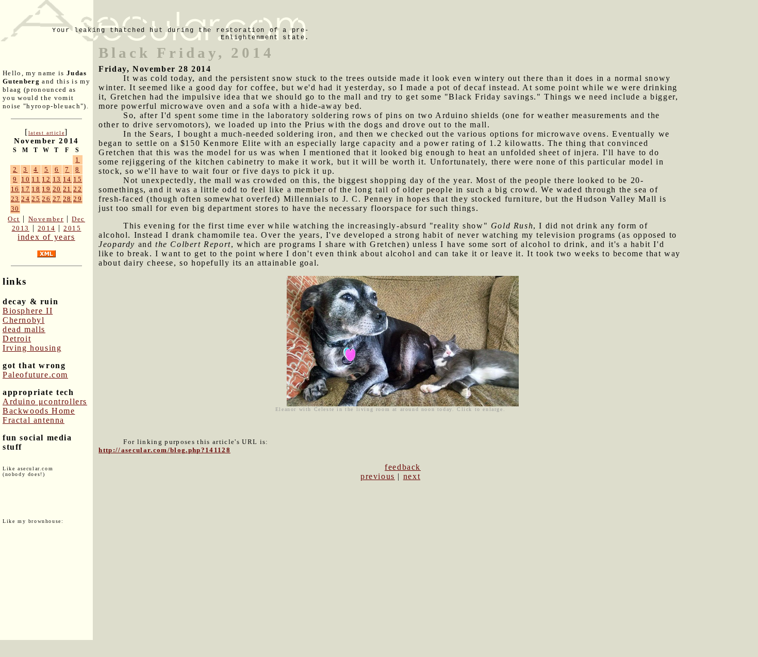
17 (25, 189)
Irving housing (32, 347)
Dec (78, 219)
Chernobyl (23, 320)
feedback (403, 467)
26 (46, 199)
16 (15, 189)
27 (57, 199)
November (46, 219)
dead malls (24, 329)
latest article (46, 133)
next (411, 476)
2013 (20, 228)
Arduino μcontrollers (45, 401)
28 (67, 199)
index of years (46, 237)
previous (377, 476)
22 (77, 189)
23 (15, 199)
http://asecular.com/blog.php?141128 (164, 450)
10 (25, 179)
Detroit (17, 338)
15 (77, 179)
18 (35, 189)
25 (35, 199)
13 (57, 179)
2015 (72, 228)
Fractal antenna (33, 420)
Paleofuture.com (35, 374)
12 (46, 179)
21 (67, 189)
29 (77, 199)
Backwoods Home (39, 410)
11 (35, 179)
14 (67, 179)
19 (46, 189)
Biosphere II (28, 310)
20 (57, 189)
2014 (46, 228)
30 (15, 208)
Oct (14, 219)
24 (25, 199)
